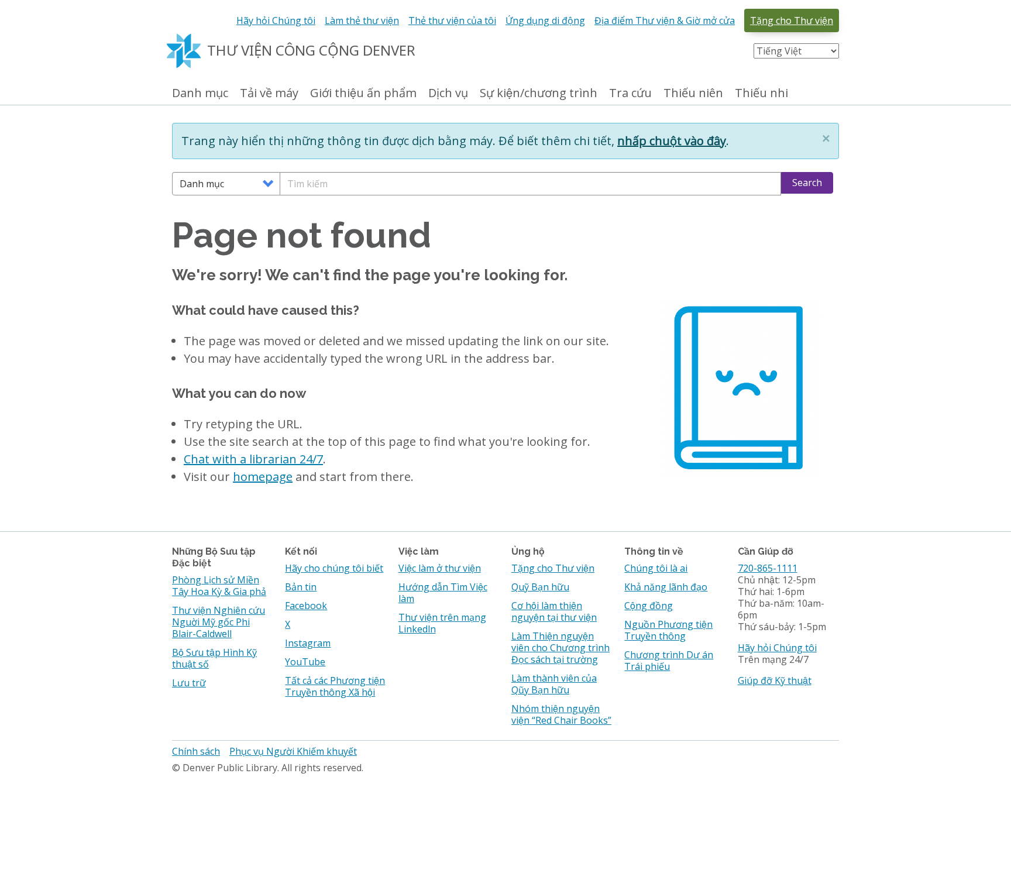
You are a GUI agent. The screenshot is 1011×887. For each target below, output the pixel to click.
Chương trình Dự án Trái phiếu (668, 660)
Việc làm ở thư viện (439, 568)
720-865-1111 (767, 568)
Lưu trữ (189, 682)
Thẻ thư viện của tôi (452, 20)
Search (807, 182)
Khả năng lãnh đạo (665, 586)
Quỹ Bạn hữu (540, 586)
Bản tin (301, 586)
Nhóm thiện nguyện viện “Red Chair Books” (561, 714)
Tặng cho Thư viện (791, 20)
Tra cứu (630, 93)
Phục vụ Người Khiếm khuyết (293, 751)
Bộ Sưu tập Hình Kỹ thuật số (214, 658)
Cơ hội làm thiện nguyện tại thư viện (554, 611)
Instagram (308, 643)
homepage (263, 476)
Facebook (306, 605)
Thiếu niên (693, 93)
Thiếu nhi (761, 93)
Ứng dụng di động (545, 20)
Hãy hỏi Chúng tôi (275, 20)
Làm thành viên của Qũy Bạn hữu (554, 684)
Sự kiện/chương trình (538, 93)
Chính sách (196, 751)
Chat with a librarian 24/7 (253, 459)
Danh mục (200, 93)
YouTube (305, 661)
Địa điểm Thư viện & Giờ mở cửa (664, 20)
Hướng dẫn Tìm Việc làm (442, 592)
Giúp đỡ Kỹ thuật (774, 680)
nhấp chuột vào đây (671, 141)
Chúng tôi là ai (655, 568)
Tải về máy (269, 93)
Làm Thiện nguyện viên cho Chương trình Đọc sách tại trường (560, 648)
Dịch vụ (448, 93)
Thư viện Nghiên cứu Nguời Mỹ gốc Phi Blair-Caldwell (218, 622)
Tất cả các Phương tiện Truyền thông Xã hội (335, 686)
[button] (826, 138)
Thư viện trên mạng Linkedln (442, 623)
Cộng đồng (648, 605)
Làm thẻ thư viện (362, 20)
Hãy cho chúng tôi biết (334, 568)
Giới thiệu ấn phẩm (363, 93)
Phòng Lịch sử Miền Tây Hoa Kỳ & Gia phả (219, 585)
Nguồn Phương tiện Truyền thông (668, 630)
